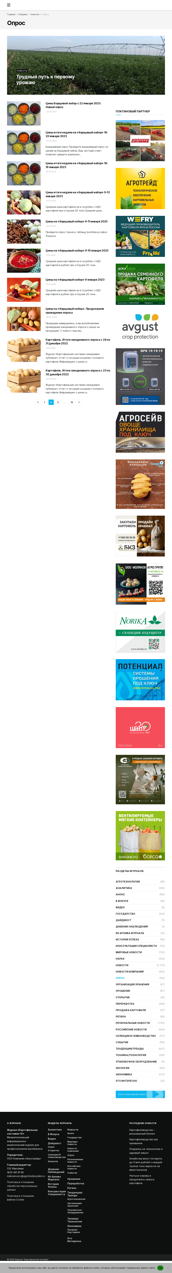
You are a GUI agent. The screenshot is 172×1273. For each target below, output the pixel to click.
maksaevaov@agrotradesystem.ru (26, 1176)
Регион (121, 1016)
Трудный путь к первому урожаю (45, 79)
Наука (120, 958)
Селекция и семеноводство (136, 1035)
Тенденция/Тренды (130, 1048)
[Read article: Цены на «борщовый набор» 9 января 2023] (24, 290)
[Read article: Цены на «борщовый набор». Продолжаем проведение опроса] (24, 319)
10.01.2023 (51, 284)
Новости (35, 14)
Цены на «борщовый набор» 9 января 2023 (75, 279)
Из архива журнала (130, 933)
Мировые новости (129, 952)
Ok (160, 1267)
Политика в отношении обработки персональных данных (22, 1186)
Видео (120, 907)
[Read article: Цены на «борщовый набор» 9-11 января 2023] (24, 232)
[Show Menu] (8, 5)
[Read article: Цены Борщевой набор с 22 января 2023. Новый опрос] (24, 113)
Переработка (125, 1003)
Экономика (124, 1074)
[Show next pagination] (78, 402)
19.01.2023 (51, 171)
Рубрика (23, 14)
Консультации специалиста (136, 945)
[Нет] (167, 1268)
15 (72, 402)
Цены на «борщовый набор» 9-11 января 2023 (77, 221)
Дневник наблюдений (132, 926)
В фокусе (122, 901)
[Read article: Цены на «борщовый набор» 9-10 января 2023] (24, 261)
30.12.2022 (51, 379)
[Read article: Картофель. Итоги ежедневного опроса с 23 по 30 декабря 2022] (24, 381)
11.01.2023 (50, 255)
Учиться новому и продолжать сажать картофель (142, 1179)
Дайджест (123, 920)
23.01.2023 (51, 112)
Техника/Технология (131, 1055)
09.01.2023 (51, 317)
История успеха (127, 939)
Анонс (120, 894)
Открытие (123, 997)
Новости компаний (130, 971)
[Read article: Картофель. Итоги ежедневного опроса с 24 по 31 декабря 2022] (24, 350)
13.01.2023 (51, 201)
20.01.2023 (51, 141)
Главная (11, 14)
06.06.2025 (22, 89)
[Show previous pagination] (37, 402)
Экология (122, 1068)
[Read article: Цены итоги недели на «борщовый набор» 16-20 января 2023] (24, 143)
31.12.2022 (51, 348)
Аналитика (124, 888)
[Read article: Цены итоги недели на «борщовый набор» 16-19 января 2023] (24, 173)
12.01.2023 (51, 226)
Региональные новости (133, 1022)
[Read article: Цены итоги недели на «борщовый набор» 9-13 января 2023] (24, 202)
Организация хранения (132, 984)
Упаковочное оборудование (136, 1061)
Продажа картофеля (131, 1010)
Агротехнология (128, 881)
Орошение (123, 990)
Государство (125, 913)
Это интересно (126, 1080)
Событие (122, 1042)
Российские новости (131, 1029)
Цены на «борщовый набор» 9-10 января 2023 (77, 250)
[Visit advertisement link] (140, 188)
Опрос (45, 14)
